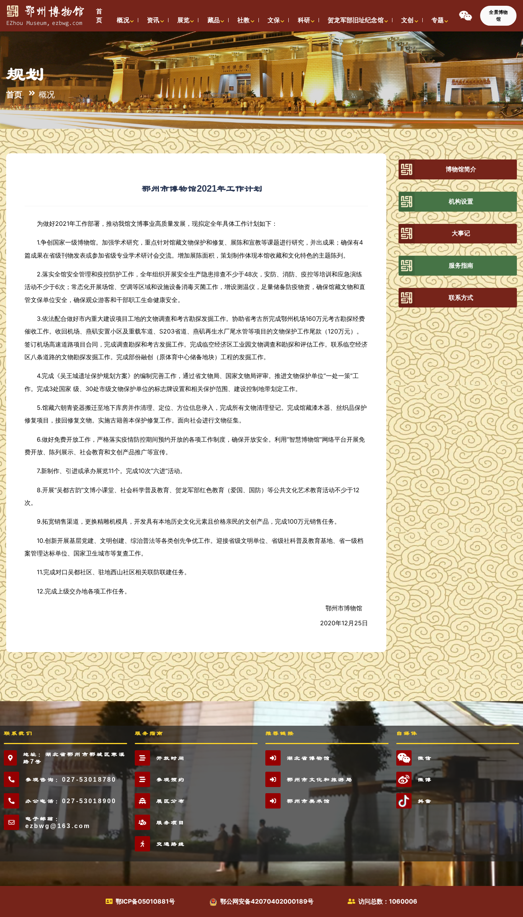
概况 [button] (123, 20)
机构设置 (461, 201)
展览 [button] (183, 20)
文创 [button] (407, 20)
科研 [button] (304, 20)
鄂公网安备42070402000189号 (267, 901)
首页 (14, 94)
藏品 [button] (214, 20)
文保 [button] (274, 20)
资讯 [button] (153, 20)
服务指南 (461, 265)
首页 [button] (99, 16)
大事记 (461, 233)
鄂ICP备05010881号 (145, 901)
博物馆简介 (461, 169)
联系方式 (461, 297)
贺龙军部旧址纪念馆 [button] (355, 20)
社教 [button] (243, 20)
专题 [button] (437, 20)
